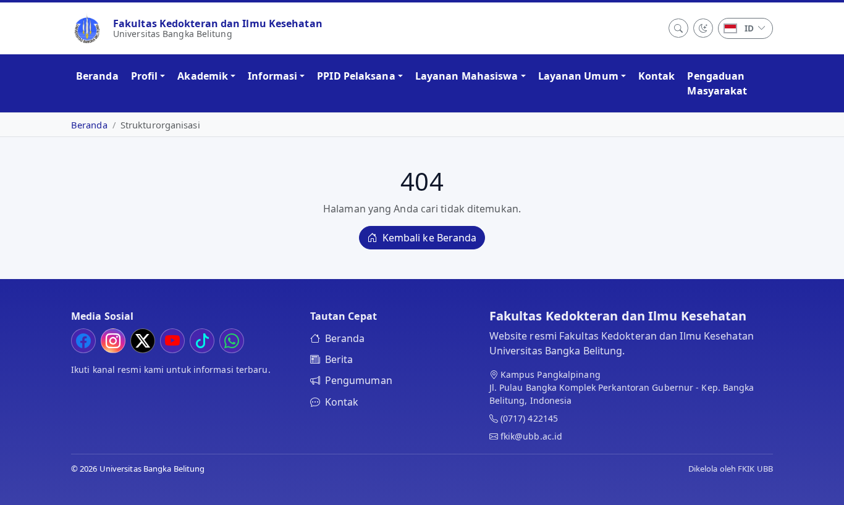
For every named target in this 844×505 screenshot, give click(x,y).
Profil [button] (144, 76)
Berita (339, 359)
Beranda (97, 76)
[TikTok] (202, 340)
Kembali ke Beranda (428, 237)
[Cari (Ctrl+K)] (678, 28)
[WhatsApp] (231, 340)
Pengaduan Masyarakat (717, 83)
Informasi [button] (272, 76)
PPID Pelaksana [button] (356, 76)
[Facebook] (83, 340)
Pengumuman (358, 380)
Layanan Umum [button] (578, 76)
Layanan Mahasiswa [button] (466, 76)
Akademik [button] (202, 76)
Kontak (656, 76)
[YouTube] (172, 340)
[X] (142, 340)
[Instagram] (113, 340)
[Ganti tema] (703, 28)
